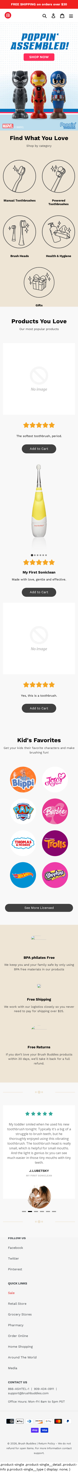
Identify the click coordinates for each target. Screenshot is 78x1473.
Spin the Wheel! (39, 791)
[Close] (71, 676)
